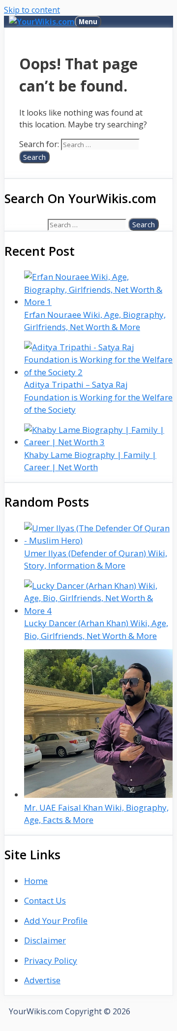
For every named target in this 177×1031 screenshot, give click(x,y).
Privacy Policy (50, 960)
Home (36, 880)
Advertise (42, 980)
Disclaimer (45, 940)
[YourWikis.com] (42, 21)
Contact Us (45, 900)
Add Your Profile (56, 920)
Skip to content (32, 9)
